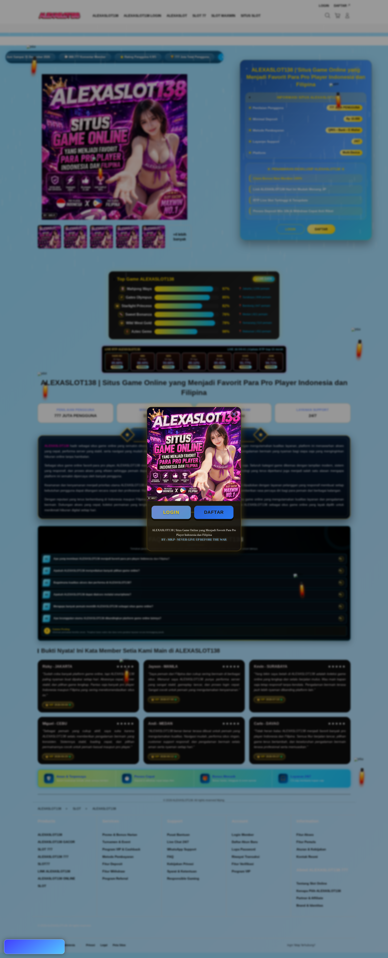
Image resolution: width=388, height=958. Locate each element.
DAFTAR (214, 512)
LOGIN (171, 512)
